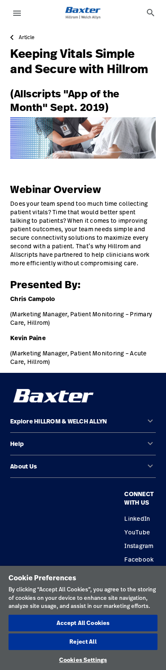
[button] (83, 425)
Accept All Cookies (83, 623)
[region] (83, 618)
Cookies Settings (83, 660)
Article (26, 37)
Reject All (82, 641)
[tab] (151, 13)
